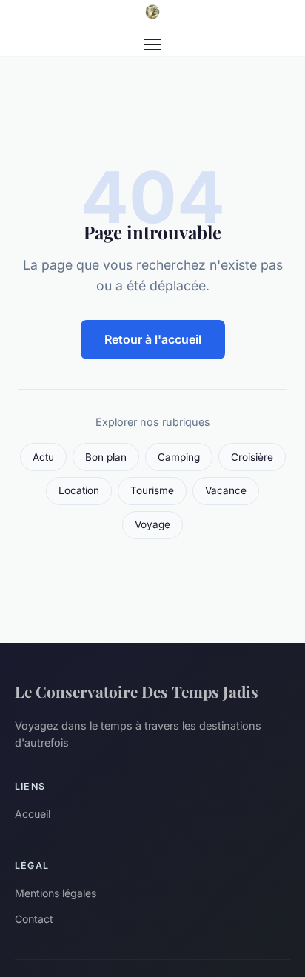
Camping (179, 457)
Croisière (252, 457)
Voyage (152, 524)
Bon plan (106, 457)
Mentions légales (55, 893)
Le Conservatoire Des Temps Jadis (136, 691)
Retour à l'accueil (152, 339)
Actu (43, 457)
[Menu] (152, 44)
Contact (34, 919)
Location (78, 490)
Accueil (32, 813)
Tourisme (152, 490)
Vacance (226, 490)
